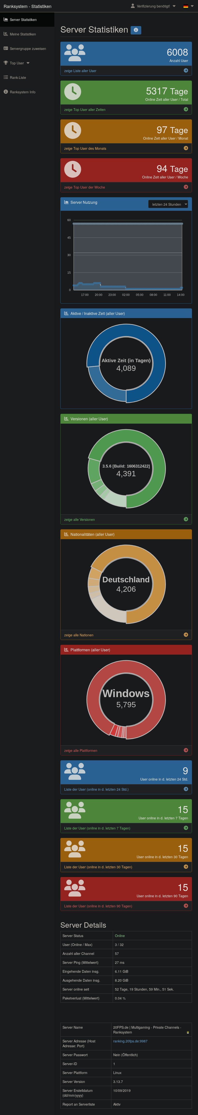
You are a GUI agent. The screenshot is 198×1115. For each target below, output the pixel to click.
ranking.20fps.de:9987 (130, 1041)
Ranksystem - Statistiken (27, 6)
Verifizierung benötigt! (153, 6)
